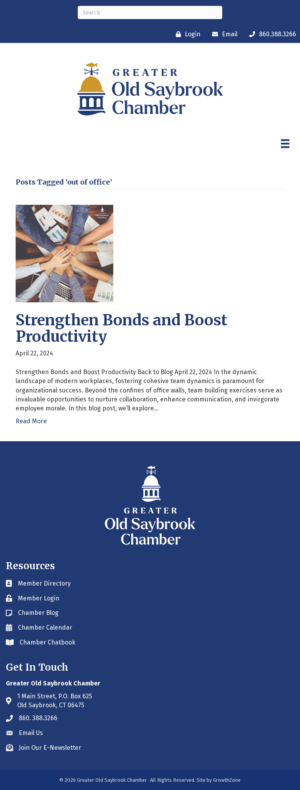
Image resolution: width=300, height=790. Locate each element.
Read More (31, 421)
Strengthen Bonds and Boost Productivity (121, 328)
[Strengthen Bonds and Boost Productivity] (64, 253)
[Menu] (285, 144)
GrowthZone (227, 780)
